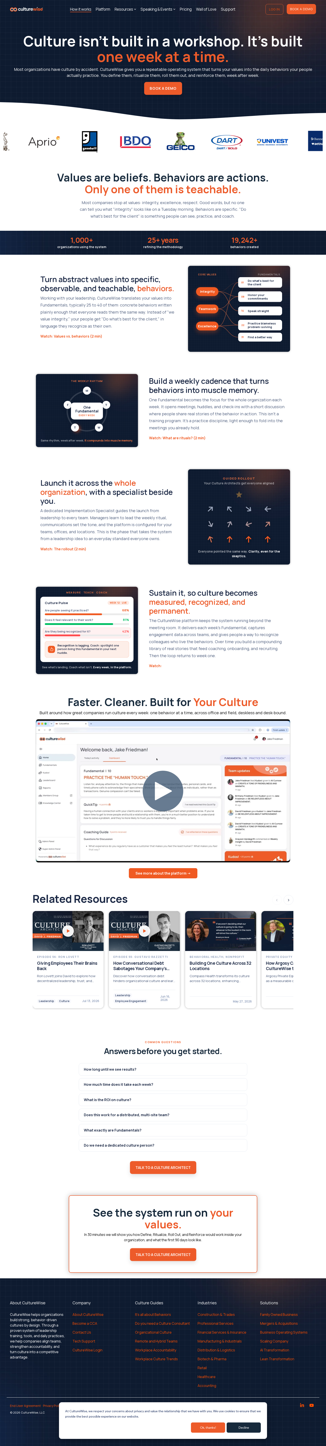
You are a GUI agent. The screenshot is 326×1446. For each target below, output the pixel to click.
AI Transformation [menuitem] (274, 1350)
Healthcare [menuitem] (207, 1376)
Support (228, 9)
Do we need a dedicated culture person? (119, 1145)
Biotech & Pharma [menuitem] (212, 1358)
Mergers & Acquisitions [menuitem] (279, 1323)
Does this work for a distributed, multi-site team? (126, 1114)
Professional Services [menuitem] (216, 1323)
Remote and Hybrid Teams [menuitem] (156, 1341)
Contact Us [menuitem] (82, 1332)
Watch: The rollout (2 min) (63, 549)
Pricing (186, 9)
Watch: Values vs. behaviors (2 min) (71, 336)
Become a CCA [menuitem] (85, 1323)
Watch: (156, 665)
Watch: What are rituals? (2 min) (177, 438)
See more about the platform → (163, 873)
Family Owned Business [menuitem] (279, 1314)
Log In (274, 9)
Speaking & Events (156, 9)
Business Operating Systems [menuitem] (284, 1332)
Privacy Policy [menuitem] (52, 1406)
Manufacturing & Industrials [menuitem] (220, 1341)
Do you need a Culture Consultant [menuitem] (162, 1323)
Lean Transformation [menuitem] (277, 1358)
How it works (80, 9)
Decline (244, 1427)
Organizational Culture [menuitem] (153, 1332)
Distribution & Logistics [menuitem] (216, 1350)
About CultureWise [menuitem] (88, 1314)
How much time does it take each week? (118, 1084)
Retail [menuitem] (202, 1367)
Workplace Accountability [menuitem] (155, 1350)
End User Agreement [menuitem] (25, 1406)
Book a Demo (301, 9)
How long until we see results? (110, 1069)
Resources (124, 9)
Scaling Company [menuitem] (274, 1341)
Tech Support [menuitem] (84, 1341)
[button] (302, 1406)
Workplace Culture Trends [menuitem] (156, 1358)
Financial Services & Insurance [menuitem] (222, 1332)
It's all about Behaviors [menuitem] (153, 1314)
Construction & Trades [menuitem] (216, 1314)
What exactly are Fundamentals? (112, 1130)
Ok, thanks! (208, 1427)
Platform (103, 9)
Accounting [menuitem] (207, 1385)
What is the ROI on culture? (107, 1099)
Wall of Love (206, 9)
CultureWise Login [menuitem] (87, 1350)
